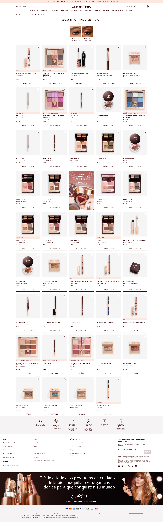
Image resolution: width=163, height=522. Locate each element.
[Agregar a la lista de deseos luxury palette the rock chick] (92, 213)
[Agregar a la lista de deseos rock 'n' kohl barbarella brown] (38, 89)
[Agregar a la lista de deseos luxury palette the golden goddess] (38, 213)
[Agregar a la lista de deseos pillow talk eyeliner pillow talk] (92, 295)
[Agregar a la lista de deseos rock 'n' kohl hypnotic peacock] (65, 131)
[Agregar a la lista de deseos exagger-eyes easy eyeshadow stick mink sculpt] (145, 295)
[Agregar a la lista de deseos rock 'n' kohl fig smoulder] (92, 89)
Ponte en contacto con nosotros (136, 512)
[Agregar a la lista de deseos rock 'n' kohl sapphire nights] (38, 131)
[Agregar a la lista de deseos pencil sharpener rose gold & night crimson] (145, 254)
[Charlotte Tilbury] (81, 6)
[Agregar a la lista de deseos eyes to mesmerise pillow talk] (145, 131)
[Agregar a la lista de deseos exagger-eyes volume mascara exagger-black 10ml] (92, 47)
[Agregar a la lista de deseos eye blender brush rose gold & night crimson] (118, 47)
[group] (41, 425)
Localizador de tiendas (9, 442)
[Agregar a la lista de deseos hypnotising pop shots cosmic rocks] (65, 379)
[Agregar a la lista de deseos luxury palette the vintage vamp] (65, 213)
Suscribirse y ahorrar (75, 446)
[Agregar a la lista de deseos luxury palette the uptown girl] (145, 173)
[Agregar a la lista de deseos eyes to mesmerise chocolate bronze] (118, 89)
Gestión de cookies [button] (71, 515)
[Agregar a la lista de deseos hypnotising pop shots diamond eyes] (92, 379)
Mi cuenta (36, 457)
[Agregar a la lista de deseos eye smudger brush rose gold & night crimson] (38, 295)
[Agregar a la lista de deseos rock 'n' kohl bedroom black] (65, 336)
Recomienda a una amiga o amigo (79, 442)
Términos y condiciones (47, 515)
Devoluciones (37, 450)
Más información (81, 23)
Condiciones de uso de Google (70, 517)
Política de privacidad (9, 453)
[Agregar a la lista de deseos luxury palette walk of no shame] (38, 173)
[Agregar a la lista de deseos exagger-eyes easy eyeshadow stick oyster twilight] (38, 47)
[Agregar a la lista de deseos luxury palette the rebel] (118, 131)
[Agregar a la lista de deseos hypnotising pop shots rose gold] (118, 336)
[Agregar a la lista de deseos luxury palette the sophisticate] (118, 213)
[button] (143, 6)
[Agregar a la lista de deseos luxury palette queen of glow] (92, 131)
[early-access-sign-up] (81, 209)
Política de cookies (8, 457)
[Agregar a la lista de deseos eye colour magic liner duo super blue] (118, 295)
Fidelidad (130, 6)
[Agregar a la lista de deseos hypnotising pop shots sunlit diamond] (65, 254)
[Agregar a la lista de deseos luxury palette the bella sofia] (65, 173)
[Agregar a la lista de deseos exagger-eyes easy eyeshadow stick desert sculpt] (92, 254)
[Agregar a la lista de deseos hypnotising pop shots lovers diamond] (145, 336)
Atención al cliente (39, 442)
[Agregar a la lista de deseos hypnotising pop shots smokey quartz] (38, 379)
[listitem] (40, 11)
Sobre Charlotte (7, 446)
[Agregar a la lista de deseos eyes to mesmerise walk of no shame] (38, 254)
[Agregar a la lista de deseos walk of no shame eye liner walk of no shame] (65, 295)
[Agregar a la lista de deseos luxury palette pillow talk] (118, 173)
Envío (35, 446)
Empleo (5, 450)
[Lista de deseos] (138, 6)
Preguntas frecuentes (40, 453)
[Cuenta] (134, 6)
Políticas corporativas (60, 515)
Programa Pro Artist (75, 450)
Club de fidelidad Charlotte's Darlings (44, 460)
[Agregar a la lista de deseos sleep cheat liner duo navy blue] (118, 379)
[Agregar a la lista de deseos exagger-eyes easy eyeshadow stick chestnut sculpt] (118, 254)
